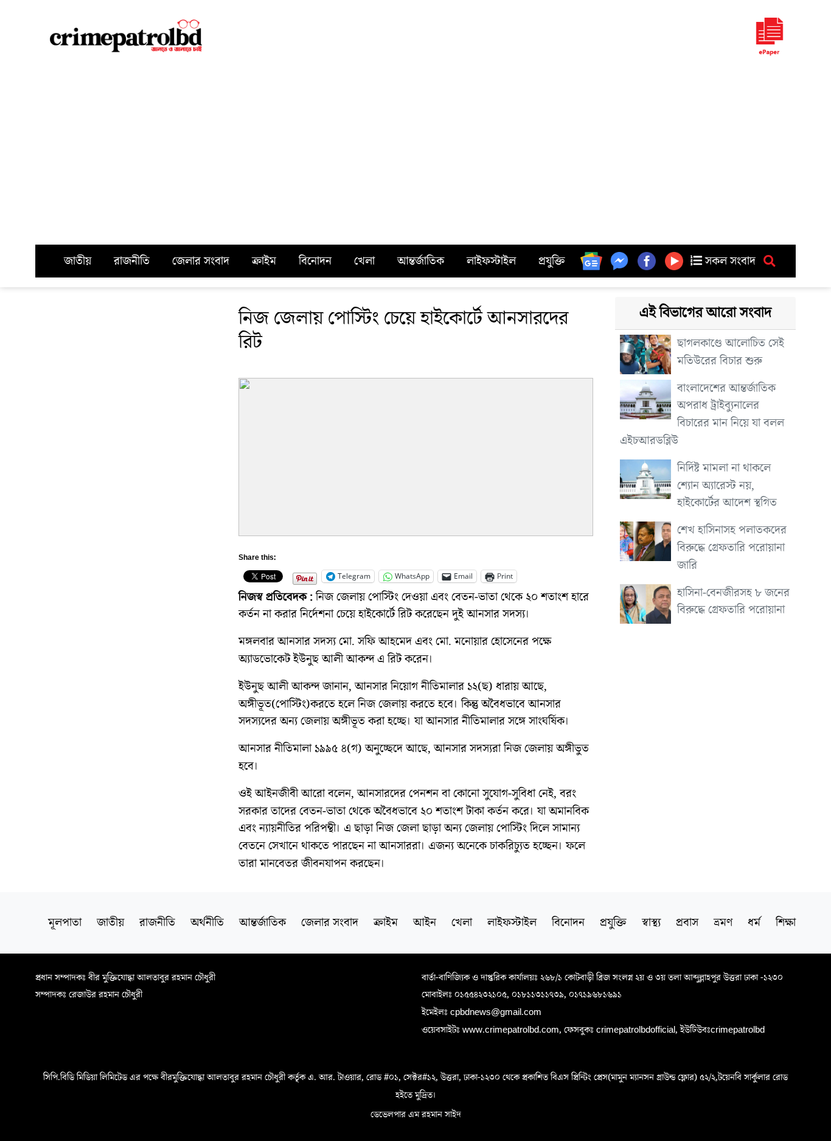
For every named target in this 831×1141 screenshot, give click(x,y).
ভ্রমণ (723, 922)
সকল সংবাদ (729, 261)
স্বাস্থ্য (651, 922)
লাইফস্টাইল (491, 261)
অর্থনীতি (207, 922)
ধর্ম (754, 922)
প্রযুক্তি (551, 261)
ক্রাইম (264, 261)
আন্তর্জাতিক (420, 261)
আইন (424, 922)
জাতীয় (77, 261)
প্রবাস (687, 922)
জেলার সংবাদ (200, 261)
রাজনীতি (132, 261)
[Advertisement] (415, 153)
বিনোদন (315, 261)
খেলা (364, 261)
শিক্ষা (786, 922)
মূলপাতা (65, 922)
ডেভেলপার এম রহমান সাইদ (415, 1114)
